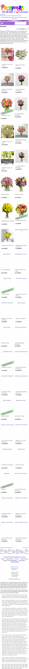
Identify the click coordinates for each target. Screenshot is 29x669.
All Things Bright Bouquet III (20, 90)
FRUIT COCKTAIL (5, 294)
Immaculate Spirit (20, 65)
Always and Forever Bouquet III (20, 368)
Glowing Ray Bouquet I (7, 464)
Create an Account (24, 558)
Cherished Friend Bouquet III (6, 392)
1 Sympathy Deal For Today (6, 168)
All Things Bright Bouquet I (20, 167)
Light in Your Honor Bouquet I (6, 539)
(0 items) (19, 15)
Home (5, 15)
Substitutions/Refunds (15, 561)
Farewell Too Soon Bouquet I (6, 319)
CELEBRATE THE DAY (6, 367)
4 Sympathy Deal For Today (7, 142)
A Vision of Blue (5, 343)
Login (8, 15)
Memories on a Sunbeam (8, 221)
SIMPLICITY (3, 489)
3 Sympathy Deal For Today (20, 270)
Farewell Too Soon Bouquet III (20, 441)
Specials (2, 558)
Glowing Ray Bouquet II (7, 245)
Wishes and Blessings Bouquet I (21, 392)
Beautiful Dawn (20, 464)
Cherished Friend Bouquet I (19, 343)
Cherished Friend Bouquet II (6, 514)
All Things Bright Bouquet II (19, 114)
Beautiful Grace (19, 194)
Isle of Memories (5, 269)
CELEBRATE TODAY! (5, 115)
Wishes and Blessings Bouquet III (21, 246)
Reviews (1, 15)
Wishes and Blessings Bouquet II (21, 539)
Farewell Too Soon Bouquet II (20, 514)
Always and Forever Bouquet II (20, 140)
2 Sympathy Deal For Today (20, 295)
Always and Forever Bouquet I (6, 90)
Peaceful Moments (21, 318)
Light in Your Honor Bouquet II (20, 490)
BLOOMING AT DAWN (19, 416)
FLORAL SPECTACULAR (20, 220)
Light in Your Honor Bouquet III (7, 441)
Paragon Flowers (14, 560)
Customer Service (14, 15)
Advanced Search (9, 558)
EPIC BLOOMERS (5, 416)
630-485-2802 (3, 14)
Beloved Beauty (5, 194)
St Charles (7, 661)
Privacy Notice (22, 560)
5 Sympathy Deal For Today (7, 65)
